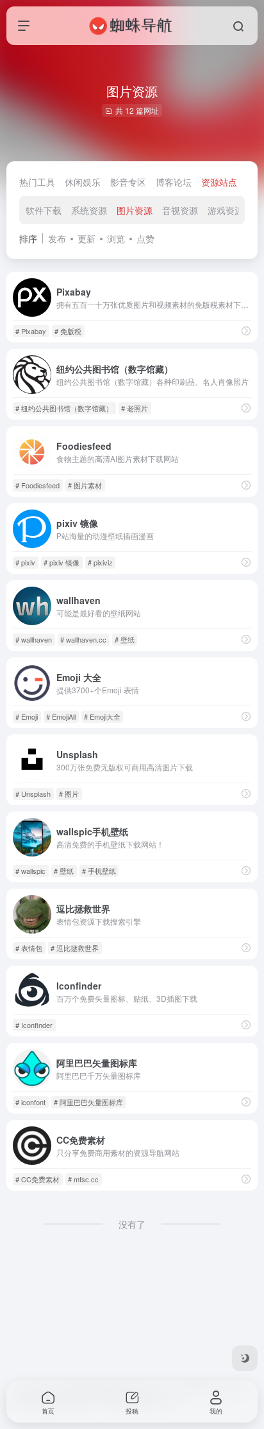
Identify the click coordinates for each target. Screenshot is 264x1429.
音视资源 (180, 210)
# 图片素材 (85, 485)
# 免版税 (67, 331)
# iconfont (30, 1102)
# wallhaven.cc (83, 639)
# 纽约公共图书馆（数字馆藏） (64, 408)
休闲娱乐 (83, 181)
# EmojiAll (61, 716)
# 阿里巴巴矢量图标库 (88, 1102)
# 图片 (69, 793)
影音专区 (128, 181)
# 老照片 (134, 408)
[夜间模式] (245, 1358)
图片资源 (135, 210)
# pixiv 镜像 (61, 562)
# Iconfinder (34, 1025)
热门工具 (37, 181)
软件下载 (44, 210)
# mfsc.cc (83, 1179)
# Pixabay (30, 331)
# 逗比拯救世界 (75, 948)
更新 (86, 238)
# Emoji (26, 716)
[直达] (246, 330)
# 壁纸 (125, 639)
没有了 (132, 1224)
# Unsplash (33, 793)
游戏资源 (225, 210)
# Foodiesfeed (37, 485)
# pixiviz (100, 562)
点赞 (145, 238)
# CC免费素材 (37, 1179)
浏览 (116, 238)
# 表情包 (28, 948)
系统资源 (89, 210)
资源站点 (219, 181)
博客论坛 (174, 181)
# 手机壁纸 (99, 870)
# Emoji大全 (102, 716)
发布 (57, 238)
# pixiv (25, 562)
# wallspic (30, 870)
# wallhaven (33, 639)
